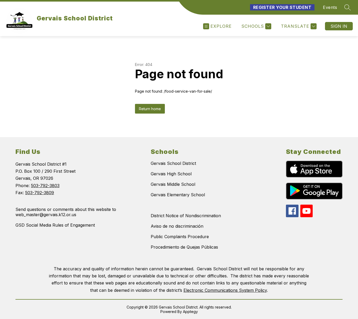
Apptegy (190, 311)
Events (330, 7)
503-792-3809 (39, 192)
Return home (150, 109)
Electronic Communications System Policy (225, 290)
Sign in (338, 26)
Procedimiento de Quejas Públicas (184, 247)
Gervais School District (173, 163)
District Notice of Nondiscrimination (186, 215)
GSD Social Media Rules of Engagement (55, 225)
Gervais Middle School (173, 184)
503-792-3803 (45, 185)
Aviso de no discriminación (177, 226)
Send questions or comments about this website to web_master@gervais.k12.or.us (65, 212)
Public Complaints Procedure (180, 236)
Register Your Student (282, 7)
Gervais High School (171, 173)
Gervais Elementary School (178, 194)
